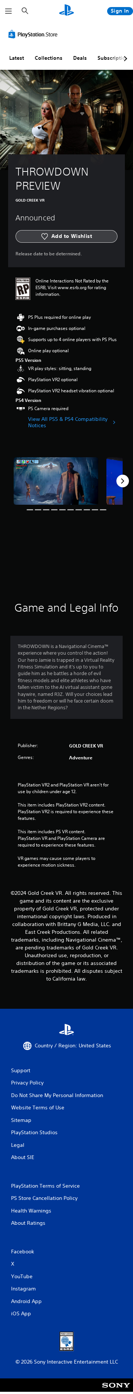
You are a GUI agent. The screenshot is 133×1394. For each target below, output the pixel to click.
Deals (80, 58)
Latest (16, 58)
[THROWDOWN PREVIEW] (56, 481)
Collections (48, 58)
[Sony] (116, 1390)
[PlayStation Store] (34, 34)
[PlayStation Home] (66, 11)
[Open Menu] (8, 11)
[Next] (122, 481)
